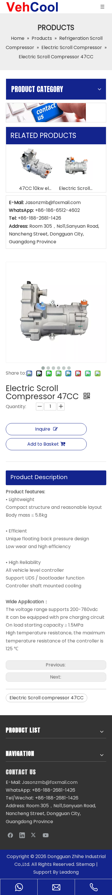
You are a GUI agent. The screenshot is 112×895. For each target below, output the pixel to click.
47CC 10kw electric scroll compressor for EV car (36, 188)
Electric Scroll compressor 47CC (46, 697)
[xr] (46, 112)
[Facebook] (10, 835)
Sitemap (85, 864)
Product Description (38, 477)
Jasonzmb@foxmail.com (53, 202)
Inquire (42, 429)
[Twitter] (33, 835)
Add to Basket (43, 444)
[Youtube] (45, 835)
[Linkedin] (22, 835)
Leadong (69, 872)
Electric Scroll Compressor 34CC (76, 188)
